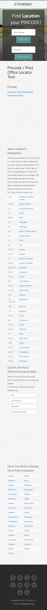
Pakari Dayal (29, 503)
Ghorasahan (28, 521)
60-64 (10, 338)
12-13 (10, 254)
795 (9, 295)
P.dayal (11, 485)
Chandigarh (23, 222)
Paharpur (27, 494)
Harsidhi (11, 535)
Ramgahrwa (12, 92)
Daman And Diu (25, 236)
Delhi (21, 240)
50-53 (10, 204)
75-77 (10, 315)
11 (9, 240)
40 (9, 245)
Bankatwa (12, 489)
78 (9, 213)
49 (9, 226)
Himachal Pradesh (26, 258)
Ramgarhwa (12, 517)
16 (9, 222)
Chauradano (12, 494)
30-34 (10, 329)
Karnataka (23, 272)
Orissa (21, 315)
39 (9, 231)
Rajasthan (23, 329)
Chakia (26, 499)
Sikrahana (12, 526)
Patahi (10, 530)
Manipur (22, 295)
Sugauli (11, 553)
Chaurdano (12, 539)
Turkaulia (27, 544)
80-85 (10, 217)
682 (9, 281)
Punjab (21, 324)
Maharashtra (24, 290)
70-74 (10, 356)
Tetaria (27, 530)
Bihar (21, 217)
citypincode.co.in (28, 604)
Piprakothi (28, 508)
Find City (23, 40)
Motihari (11, 480)
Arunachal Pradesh (26, 208)
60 (9, 320)
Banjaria (11, 512)
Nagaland (22, 311)
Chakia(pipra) (13, 521)
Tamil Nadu (23, 338)
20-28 (10, 347)
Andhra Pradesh (25, 204)
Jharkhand (22, 267)
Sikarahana (28, 517)
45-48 (10, 286)
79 (9, 208)
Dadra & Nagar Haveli (27, 231)
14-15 (10, 324)
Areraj (26, 480)
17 (9, 258)
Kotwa (10, 548)
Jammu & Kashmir (26, 263)
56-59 (10, 272)
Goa (20, 245)
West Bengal (24, 356)
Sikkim (21, 334)
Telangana (23, 361)
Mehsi (26, 535)
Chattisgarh (23, 226)
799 (9, 343)
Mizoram (22, 306)
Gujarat (22, 249)
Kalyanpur (28, 485)
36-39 (10, 249)
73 (9, 334)
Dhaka (26, 476)
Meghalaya (23, 299)
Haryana (22, 254)
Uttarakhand (24, 352)
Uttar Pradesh (24, 347)
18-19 (10, 263)
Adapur (26, 548)
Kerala (21, 276)
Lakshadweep (24, 281)
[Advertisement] (23, 121)
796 (9, 306)
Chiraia (26, 512)
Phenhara (12, 508)
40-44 (10, 290)
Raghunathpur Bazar (25, 92)
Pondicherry (23, 320)
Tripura (21, 343)
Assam (21, 213)
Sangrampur (28, 489)
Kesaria (11, 503)
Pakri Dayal (28, 526)
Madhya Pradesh (25, 286)
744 (9, 197)
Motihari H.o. (29, 539)
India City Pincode (23, 4)
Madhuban (12, 499)
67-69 (10, 276)
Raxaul (11, 476)
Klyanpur (11, 544)
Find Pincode (23, 57)
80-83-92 (12, 267)
